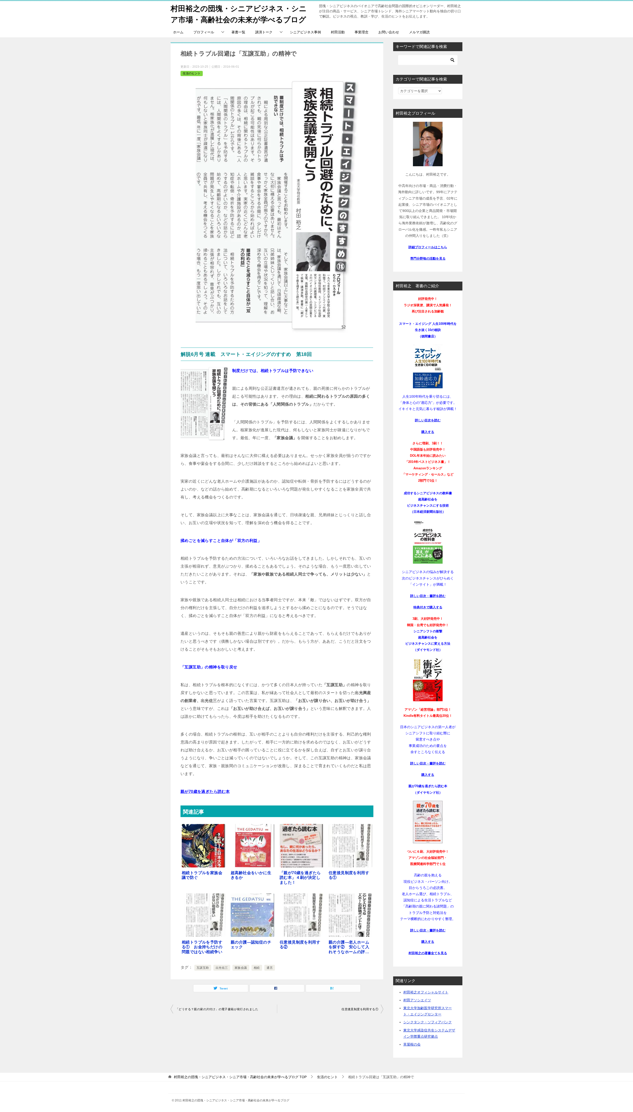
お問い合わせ (388, 32)
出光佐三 (222, 967)
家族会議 (241, 967)
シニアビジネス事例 (305, 32)
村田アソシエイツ (417, 1000)
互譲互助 (203, 967)
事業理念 (361, 32)
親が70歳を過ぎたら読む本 (205, 791)
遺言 (270, 967)
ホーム (178, 32)
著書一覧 (238, 32)
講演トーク (263, 32)
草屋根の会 (412, 1044)
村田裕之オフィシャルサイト (425, 992)
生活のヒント (192, 73)
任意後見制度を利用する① (359, 1009)
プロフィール (203, 32)
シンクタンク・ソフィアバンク (427, 1022)
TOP (240, 1077)
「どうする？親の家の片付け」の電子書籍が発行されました (217, 1009)
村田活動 (338, 32)
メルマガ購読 (419, 32)
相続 (257, 967)
